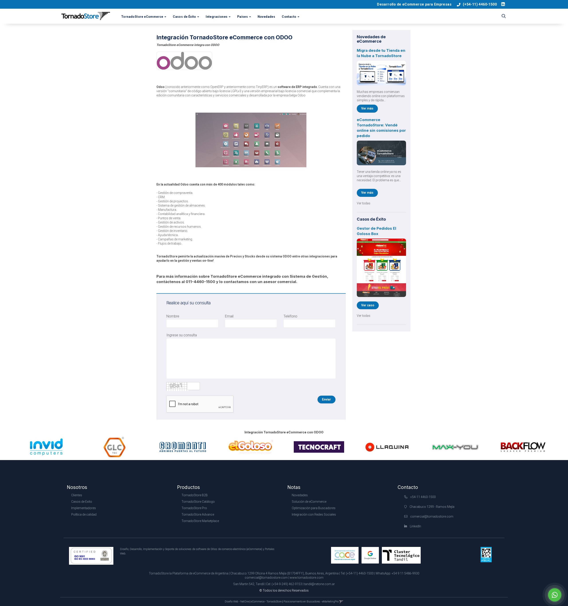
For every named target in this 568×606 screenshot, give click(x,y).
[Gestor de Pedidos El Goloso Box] (381, 268)
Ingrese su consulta (181, 335)
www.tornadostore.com (306, 577)
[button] (503, 16)
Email (229, 316)
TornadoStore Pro (194, 508)
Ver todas (363, 203)
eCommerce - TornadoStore (266, 601)
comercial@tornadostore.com (431, 516)
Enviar (326, 399)
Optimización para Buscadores (313, 508)
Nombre (172, 316)
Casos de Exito (81, 501)
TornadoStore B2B (194, 495)
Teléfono (290, 316)
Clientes (76, 495)
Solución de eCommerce (309, 501)
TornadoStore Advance (197, 514)
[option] (46, 447)
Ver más (367, 108)
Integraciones (217, 16)
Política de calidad (84, 514)
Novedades (266, 16)
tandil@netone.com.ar (319, 584)
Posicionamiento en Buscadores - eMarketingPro (311, 601)
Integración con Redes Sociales (314, 514)
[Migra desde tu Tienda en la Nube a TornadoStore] (381, 73)
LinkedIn (415, 526)
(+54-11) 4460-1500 (480, 4)
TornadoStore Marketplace (200, 521)
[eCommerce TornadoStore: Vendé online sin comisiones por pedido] (381, 153)
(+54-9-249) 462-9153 (287, 584)
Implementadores (83, 508)
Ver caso (367, 305)
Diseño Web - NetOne (237, 601)
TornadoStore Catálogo (198, 501)
